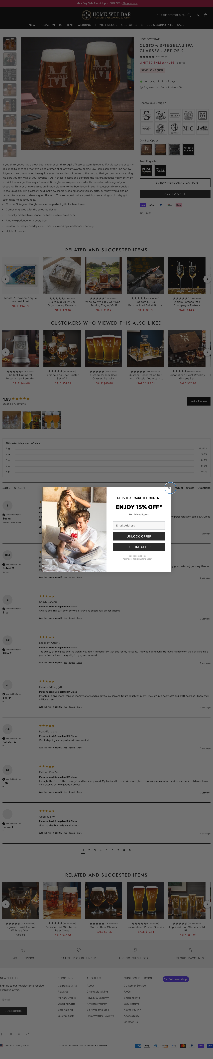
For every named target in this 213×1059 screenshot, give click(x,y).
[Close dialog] (170, 488)
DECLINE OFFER (138, 546)
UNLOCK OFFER (139, 536)
